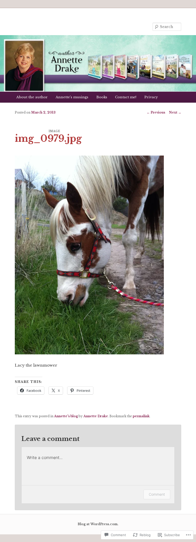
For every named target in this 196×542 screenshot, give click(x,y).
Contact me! (125, 97)
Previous (156, 112)
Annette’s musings (72, 97)
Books (101, 97)
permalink (141, 416)
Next (175, 112)
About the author (32, 97)
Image (54, 131)
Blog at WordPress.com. (98, 524)
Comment (157, 494)
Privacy (151, 97)
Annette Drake (95, 416)
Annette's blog (66, 416)
